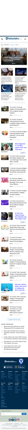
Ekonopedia (24, 371)
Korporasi (10, 377)
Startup (16, 377)
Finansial (10, 371)
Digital (16, 371)
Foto (23, 389)
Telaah (16, 386)
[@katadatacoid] (18, 419)
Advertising (16, 423)
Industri (2, 374)
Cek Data (10, 389)
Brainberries (4, 151)
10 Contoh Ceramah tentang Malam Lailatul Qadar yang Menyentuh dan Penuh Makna (6, 96)
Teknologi (17, 380)
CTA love (3, 292)
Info (2, 396)
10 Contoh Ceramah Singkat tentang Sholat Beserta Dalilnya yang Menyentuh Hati (20, 96)
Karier (21, 423)
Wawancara (17, 389)
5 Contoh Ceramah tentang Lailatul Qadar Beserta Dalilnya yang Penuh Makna (20, 80)
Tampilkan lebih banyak (14, 319)
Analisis (9, 388)
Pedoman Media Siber (7, 425)
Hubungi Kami (15, 426)
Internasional (4, 376)
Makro (9, 373)
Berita (2, 371)
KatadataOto (4, 406)
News (23, 385)
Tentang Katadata (9, 423)
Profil (23, 376)
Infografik (10, 386)
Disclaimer (24, 425)
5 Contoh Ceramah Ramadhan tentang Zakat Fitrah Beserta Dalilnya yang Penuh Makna (6, 80)
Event (2, 405)
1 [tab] (12, 63)
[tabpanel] (14, 57)
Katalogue (24, 388)
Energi (2, 377)
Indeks (2, 397)
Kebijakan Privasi (17, 425)
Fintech (16, 376)
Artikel (16, 44)
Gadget (16, 379)
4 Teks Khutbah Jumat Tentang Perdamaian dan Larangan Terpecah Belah (13, 59)
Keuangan (10, 374)
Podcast (24, 391)
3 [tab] (15, 63)
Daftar (24, 413)
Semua (12, 44)
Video (23, 383)
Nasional (3, 373)
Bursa (9, 376)
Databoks (3, 403)
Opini (16, 388)
